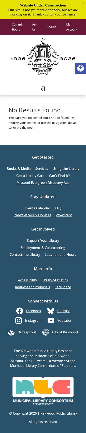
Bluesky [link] (63, 311)
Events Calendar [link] (37, 208)
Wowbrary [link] (64, 215)
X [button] (83, 4)
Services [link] (41, 169)
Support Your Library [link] (43, 241)
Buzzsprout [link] (27, 332)
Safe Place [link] (63, 287)
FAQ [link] (58, 208)
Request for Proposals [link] (32, 287)
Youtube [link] (64, 320)
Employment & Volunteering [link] (42, 248)
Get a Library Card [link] (30, 176)
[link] (80, 68)
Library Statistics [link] (55, 280)
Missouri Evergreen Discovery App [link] (43, 183)
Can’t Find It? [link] (59, 176)
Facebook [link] (33, 311)
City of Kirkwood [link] (65, 332)
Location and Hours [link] (60, 255)
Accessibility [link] (27, 280)
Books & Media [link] (19, 169)
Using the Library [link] (66, 169)
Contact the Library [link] (25, 255)
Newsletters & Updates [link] (32, 215)
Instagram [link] (33, 320)
